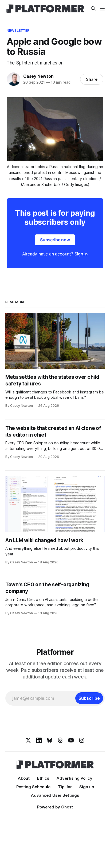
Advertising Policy (74, 778)
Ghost (67, 807)
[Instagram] (81, 740)
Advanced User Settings (55, 795)
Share (91, 79)
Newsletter (18, 30)
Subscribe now (55, 239)
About (24, 778)
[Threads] (60, 740)
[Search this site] (93, 8)
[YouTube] (71, 740)
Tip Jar (65, 786)
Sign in (81, 254)
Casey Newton (38, 76)
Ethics (43, 778)
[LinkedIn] (39, 740)
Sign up (86, 786)
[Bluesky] (49, 740)
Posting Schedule (33, 786)
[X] (28, 740)
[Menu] (102, 8)
